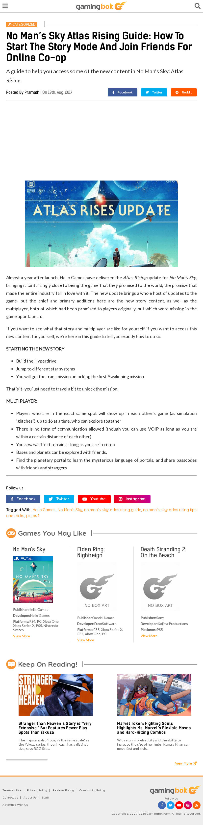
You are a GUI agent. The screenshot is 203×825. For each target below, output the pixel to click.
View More (21, 636)
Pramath (32, 92)
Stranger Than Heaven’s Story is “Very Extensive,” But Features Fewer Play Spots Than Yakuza (55, 727)
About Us (30, 797)
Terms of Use (12, 790)
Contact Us (10, 797)
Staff (45, 797)
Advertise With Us (15, 804)
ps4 (36, 515)
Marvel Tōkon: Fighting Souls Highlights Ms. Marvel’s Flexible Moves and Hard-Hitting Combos (154, 727)
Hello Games (43, 509)
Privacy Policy (37, 790)
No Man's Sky (69, 509)
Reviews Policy (63, 790)
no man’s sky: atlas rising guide (112, 509)
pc (28, 515)
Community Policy (92, 790)
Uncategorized (22, 24)
